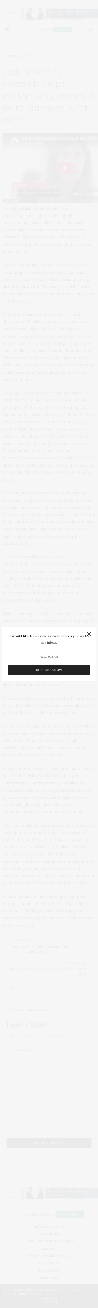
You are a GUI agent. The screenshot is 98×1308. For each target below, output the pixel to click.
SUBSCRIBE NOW (49, 670)
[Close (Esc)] (89, 634)
